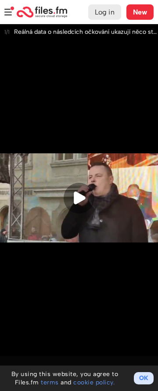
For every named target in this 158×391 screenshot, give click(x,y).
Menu (8, 12)
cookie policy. (94, 382)
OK (143, 378)
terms (50, 382)
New (140, 12)
